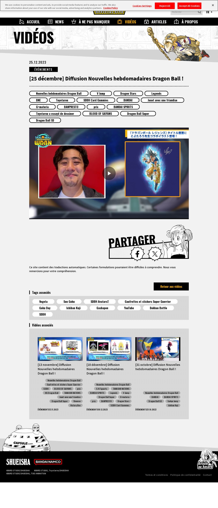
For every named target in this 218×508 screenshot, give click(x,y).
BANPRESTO (71, 107)
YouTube (129, 308)
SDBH (42, 314)
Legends (156, 93)
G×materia (42, 107)
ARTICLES (159, 21)
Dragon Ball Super (138, 113)
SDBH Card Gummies (95, 100)
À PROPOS (190, 21)
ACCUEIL (33, 21)
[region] (109, 5)
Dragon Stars (128, 93)
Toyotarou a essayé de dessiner (55, 113)
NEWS (59, 21)
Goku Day (44, 308)
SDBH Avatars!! (100, 301)
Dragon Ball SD (45, 120)
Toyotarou (62, 100)
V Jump (101, 93)
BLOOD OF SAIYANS (100, 113)
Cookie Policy (110, 7)
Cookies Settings (142, 5)
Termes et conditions (156, 474)
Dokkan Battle (158, 308)
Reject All (164, 5)
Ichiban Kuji (73, 308)
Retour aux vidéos (171, 286)
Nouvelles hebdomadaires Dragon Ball (59, 93)
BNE (38, 100)
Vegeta (43, 301)
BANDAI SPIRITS (123, 107)
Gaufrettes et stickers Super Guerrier (148, 301)
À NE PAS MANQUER (94, 21)
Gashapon (102, 308)
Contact (207, 474)
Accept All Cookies (189, 5)
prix (96, 107)
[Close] (212, 5)
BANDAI (128, 100)
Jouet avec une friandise (162, 100)
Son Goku (69, 301)
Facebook (137, 254)
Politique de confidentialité (185, 474)
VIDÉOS (130, 21)
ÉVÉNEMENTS (43, 69)
